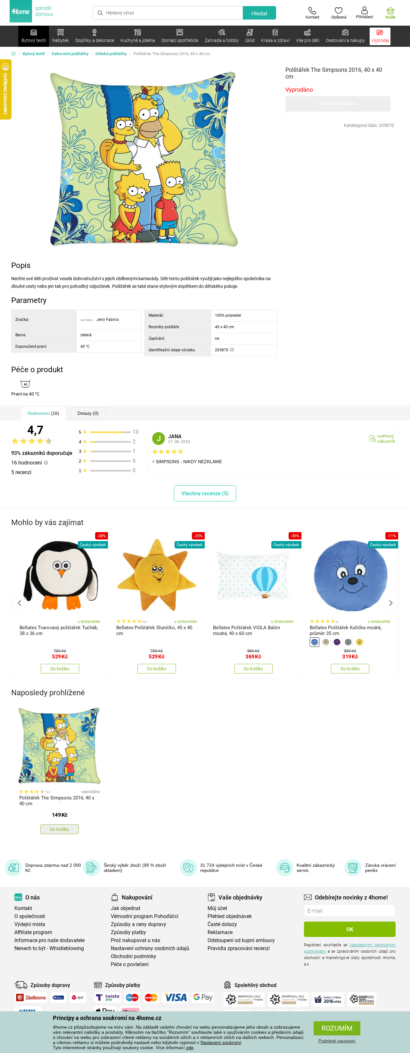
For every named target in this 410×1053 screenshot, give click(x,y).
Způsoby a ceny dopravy (138, 924)
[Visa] (175, 997)
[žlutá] (359, 642)
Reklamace (220, 932)
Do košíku (60, 668)
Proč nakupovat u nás (135, 940)
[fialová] (336, 642)
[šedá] (348, 642)
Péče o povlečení (130, 964)
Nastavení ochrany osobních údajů (150, 948)
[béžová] (325, 642)
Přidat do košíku (338, 103)
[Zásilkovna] (30, 997)
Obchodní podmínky (133, 956)
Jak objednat (125, 908)
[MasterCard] (151, 997)
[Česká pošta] (58, 997)
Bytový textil (34, 53)
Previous (20, 603)
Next (390, 603)
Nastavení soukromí (221, 1042)
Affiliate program (33, 932)
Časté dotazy (222, 924)
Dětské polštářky (111, 53)
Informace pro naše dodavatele (49, 940)
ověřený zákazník (386, 438)
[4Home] (15, 54)
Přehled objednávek (230, 916)
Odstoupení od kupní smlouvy (241, 940)
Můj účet (217, 908)
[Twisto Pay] (107, 997)
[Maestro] (132, 997)
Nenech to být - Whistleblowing (49, 948)
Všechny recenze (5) (205, 493)
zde (189, 1047)
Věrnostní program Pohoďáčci (144, 916)
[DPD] (78, 997)
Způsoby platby (128, 932)
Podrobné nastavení (337, 1041)
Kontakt (23, 908)
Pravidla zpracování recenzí (239, 948)
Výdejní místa (29, 924)
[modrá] (314, 642)
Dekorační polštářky (70, 53)
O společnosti (29, 916)
